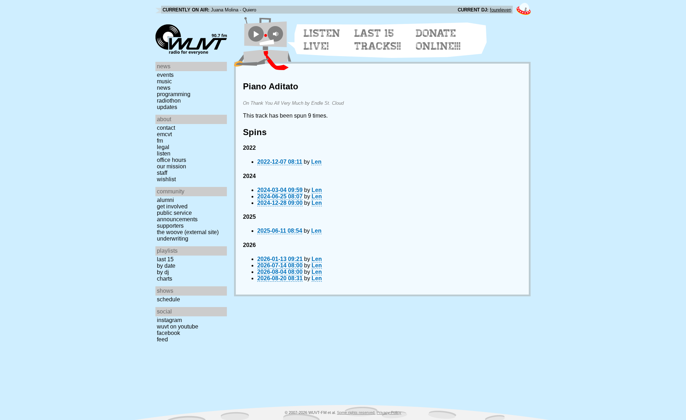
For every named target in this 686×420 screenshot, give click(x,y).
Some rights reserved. (356, 412)
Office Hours (171, 160)
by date (166, 266)
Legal (163, 147)
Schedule (168, 299)
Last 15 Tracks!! (377, 40)
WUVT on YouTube (177, 326)
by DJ (163, 272)
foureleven (500, 10)
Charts (164, 279)
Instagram (169, 320)
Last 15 (165, 259)
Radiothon (169, 101)
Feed (162, 339)
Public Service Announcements (177, 216)
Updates (167, 107)
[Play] (256, 34)
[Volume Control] (276, 34)
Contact (166, 128)
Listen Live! (322, 40)
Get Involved (172, 206)
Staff (162, 173)
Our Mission (171, 166)
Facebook (168, 333)
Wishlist (166, 179)
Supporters (170, 226)
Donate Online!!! (438, 40)
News (163, 88)
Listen (163, 153)
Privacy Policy (389, 412)
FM (160, 141)
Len (316, 162)
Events (165, 75)
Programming (173, 94)
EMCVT (164, 134)
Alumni (165, 200)
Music (164, 81)
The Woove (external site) (188, 232)
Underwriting (172, 239)
